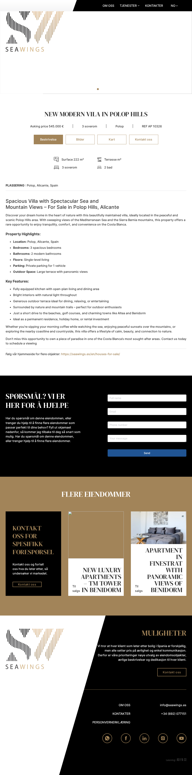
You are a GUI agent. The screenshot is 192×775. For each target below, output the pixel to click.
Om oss (108, 6)
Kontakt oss (27, 584)
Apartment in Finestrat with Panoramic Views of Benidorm (163, 570)
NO (173, 6)
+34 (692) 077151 (173, 714)
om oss (124, 705)
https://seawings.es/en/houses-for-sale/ (90, 354)
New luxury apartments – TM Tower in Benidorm (101, 579)
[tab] (90, 89)
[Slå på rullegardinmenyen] (139, 6)
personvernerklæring (111, 722)
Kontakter (154, 6)
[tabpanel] (96, 258)
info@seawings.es (173, 705)
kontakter (121, 714)
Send (147, 453)
